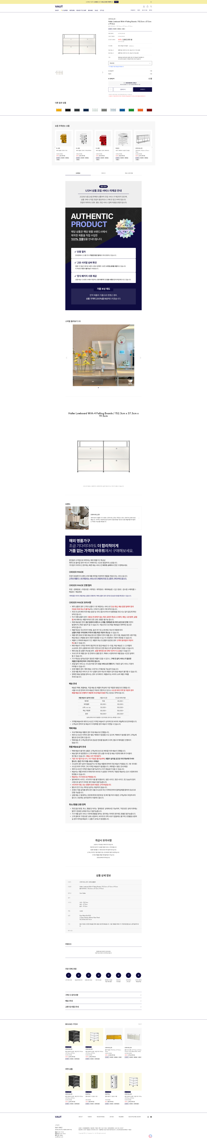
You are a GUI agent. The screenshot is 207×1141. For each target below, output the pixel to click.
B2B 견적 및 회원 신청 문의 (135, 1116)
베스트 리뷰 (144, 10)
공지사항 (112, 1116)
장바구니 (123, 89)
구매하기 (142, 89)
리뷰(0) (103, 173)
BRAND (90, 10)
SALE (96, 10)
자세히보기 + (131, 45)
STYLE (102, 10)
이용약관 (90, 1116)
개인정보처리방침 (100, 1116)
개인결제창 (121, 1116)
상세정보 (78, 173)
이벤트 (138, 10)
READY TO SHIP (81, 10)
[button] (56, 72)
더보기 (140, 1024)
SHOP (57, 10)
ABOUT (81, 1116)
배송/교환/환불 (129, 173)
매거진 (150, 10)
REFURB (72, 10)
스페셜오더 (132, 10)
